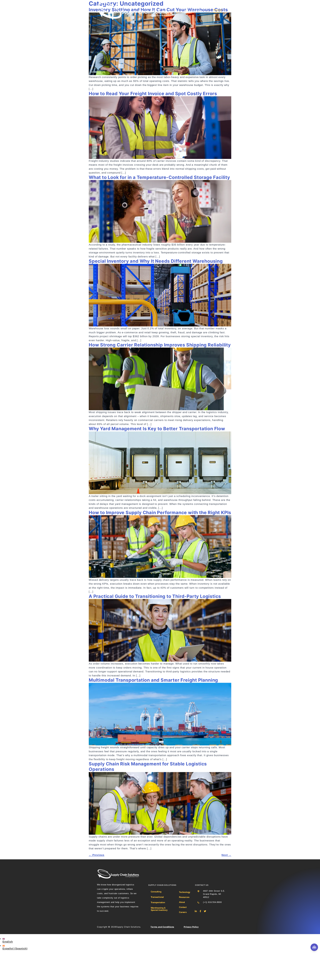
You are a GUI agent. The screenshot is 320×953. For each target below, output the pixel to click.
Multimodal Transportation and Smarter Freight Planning (153, 680)
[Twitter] (205, 911)
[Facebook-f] (200, 911)
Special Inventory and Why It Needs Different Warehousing (156, 261)
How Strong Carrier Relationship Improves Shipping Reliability (160, 345)
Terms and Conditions (162, 927)
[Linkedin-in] (196, 911)
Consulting (156, 892)
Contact (188, 13)
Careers (182, 912)
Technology (199, 8)
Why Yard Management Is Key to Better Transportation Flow (157, 428)
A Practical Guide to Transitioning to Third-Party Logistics (155, 596)
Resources (189, 10)
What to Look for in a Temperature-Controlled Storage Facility (159, 177)
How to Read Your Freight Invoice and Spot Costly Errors (153, 93)
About (199, 10)
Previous (96, 854)
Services (187, 8)
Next (226, 854)
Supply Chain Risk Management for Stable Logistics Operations (148, 766)
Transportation (158, 902)
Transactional (157, 897)
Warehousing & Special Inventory (159, 909)
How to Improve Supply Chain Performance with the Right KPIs (160, 512)
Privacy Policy (191, 927)
